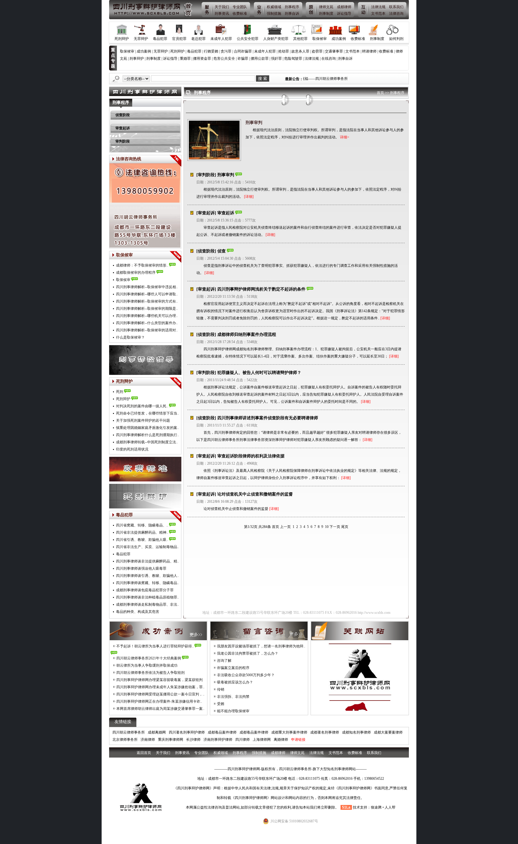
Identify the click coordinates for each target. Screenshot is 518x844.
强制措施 (274, 13)
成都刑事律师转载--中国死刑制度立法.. (147, 442)
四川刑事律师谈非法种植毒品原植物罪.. (147, 597)
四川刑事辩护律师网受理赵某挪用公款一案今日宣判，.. (160, 694)
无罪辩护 (141, 39)
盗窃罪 (317, 51)
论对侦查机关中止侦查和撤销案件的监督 (255, 494)
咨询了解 (224, 661)
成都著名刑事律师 (324, 732)
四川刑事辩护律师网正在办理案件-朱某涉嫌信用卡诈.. (159, 701)
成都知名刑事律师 (356, 732)
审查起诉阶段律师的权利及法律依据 (250, 456)
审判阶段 (122, 141)
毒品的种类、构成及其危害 (137, 612)
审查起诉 (122, 128)
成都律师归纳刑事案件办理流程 (246, 334)
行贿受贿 (211, 51)
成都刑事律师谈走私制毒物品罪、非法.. (147, 604)
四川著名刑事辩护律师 (187, 732)
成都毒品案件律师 (222, 732)
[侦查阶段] (206, 251)
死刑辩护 (122, 39)
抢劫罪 (283, 51)
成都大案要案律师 (388, 732)
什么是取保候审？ (130, 337)
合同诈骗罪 (243, 51)
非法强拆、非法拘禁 (233, 697)
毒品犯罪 (160, 39)
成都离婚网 (157, 732)
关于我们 (222, 7)
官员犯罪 (179, 39)
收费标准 (240, 13)
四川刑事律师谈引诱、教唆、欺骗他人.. (147, 576)
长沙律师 (193, 739)
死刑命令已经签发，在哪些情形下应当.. (147, 413)
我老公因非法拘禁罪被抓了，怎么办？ (247, 653)
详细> (345, 137)
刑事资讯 (222, 13)
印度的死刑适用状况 (132, 449)
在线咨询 (328, 58)
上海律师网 (262, 739)
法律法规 (378, 7)
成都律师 (344, 7)
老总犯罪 (198, 39)
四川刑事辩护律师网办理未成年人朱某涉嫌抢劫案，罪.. (160, 687)
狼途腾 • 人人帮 (383, 807)
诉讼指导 (344, 13)
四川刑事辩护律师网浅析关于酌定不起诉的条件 (261, 289)
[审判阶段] (206, 175)
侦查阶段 (122, 115)
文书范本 (378, 13)
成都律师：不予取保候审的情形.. (142, 265)
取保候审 (319, 39)
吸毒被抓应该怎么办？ (235, 682)
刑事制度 (326, 13)
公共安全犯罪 (247, 39)
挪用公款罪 (260, 58)
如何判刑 (396, 39)
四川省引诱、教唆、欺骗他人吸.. (142, 540)
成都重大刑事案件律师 (289, 732)
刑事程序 (292, 7)
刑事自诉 (292, 13)
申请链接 (298, 739)
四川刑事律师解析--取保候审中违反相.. (147, 287)
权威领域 (274, 7)
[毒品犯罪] (175, 517)
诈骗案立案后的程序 (233, 668)
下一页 (334, 527)
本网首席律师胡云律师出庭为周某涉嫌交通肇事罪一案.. (160, 709)
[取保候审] (175, 257)
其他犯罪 (300, 39)
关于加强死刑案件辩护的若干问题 (143, 420)
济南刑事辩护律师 (218, 739)
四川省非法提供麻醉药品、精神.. (142, 532)
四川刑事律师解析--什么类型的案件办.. (147, 323)
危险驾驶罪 (293, 58)
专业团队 (240, 7)
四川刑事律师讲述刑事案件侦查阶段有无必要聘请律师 (267, 418)
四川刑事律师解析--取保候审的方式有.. (147, 301)
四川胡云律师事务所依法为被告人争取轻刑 (150, 673)
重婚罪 (185, 58)
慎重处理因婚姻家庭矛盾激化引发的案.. (147, 428)
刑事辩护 (137, 58)
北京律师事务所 (125, 739)
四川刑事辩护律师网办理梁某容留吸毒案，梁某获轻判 (159, 680)
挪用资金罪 (202, 58)
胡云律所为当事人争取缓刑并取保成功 (146, 665)
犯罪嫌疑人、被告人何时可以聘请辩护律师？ (259, 372)
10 (327, 527)
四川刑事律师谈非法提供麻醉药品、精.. (147, 561)
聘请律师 (369, 51)
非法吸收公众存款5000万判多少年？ (246, 675)
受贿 (220, 704)
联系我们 (396, 7)
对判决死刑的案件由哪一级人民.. (142, 406)
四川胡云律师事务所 (128, 732)
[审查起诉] (206, 213)
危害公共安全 (224, 58)
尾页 (344, 527)
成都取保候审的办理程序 (136, 272)
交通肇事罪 (334, 51)
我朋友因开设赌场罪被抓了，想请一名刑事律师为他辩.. (261, 646)
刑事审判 (254, 122)
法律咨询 (396, 13)
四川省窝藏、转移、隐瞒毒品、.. (142, 525)
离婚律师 (281, 739)
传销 (220, 689)
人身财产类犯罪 (275, 39)
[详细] (249, 196)
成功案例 (339, 39)
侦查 (221, 251)
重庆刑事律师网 (170, 739)
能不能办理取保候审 (233, 711)
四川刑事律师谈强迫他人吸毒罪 (141, 568)
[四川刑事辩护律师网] (153, 9)
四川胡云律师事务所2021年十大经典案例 (148, 658)
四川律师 (242, 739)
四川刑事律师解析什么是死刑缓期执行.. (147, 435)
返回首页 (144, 753)
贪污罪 (226, 51)
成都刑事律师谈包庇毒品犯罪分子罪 (145, 590)
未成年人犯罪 (221, 39)
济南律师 (148, 739)
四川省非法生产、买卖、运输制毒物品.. (147, 547)
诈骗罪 (242, 58)
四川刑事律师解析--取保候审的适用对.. (147, 330)
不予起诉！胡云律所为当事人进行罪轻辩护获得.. (155, 646)
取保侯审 (123, 280)
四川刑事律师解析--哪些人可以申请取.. (147, 294)
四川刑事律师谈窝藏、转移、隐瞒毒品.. (147, 583)
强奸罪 (276, 58)
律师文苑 (326, 7)
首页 (380, 93)
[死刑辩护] (175, 383)
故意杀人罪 (300, 51)
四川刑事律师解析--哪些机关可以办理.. (147, 316)
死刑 (119, 392)
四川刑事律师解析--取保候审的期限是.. (147, 308)
